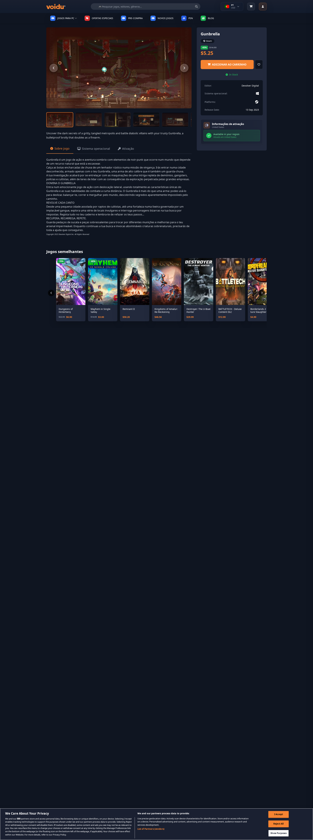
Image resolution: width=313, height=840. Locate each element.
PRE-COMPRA (135, 18)
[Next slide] (184, 68)
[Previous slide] (54, 68)
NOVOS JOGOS (165, 18)
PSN (190, 18)
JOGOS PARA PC (65, 18)
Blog (211, 18)
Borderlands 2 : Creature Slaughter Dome (262, 310)
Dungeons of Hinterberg (66, 310)
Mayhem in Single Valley (100, 310)
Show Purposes (278, 833)
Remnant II (129, 309)
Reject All (278, 823)
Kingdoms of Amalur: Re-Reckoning (166, 310)
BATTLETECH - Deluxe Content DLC (230, 310)
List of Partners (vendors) (150, 828)
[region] (156, 824)
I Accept (278, 814)
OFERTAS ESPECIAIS (102, 18)
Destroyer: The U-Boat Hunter (198, 310)
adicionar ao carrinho (229, 64)
